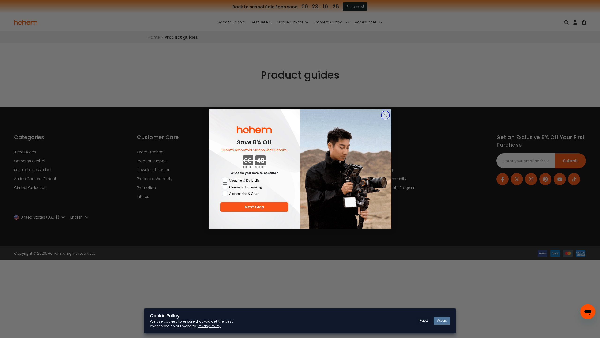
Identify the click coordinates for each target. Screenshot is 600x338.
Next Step (254, 207)
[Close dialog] (385, 115)
